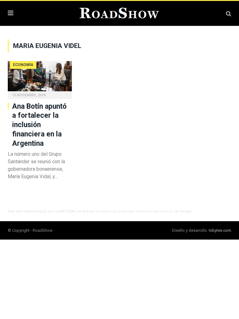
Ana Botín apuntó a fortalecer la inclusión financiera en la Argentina (39, 125)
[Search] (228, 13)
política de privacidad (117, 211)
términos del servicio (155, 211)
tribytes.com (220, 230)
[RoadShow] (119, 12)
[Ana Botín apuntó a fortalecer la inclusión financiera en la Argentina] (40, 78)
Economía (23, 65)
